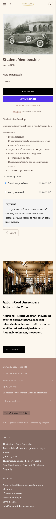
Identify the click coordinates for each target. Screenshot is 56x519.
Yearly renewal (16, 192)
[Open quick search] (10, 4)
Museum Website (14, 349)
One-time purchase (18, 183)
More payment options (28, 105)
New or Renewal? (12, 74)
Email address (12, 398)
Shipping (17, 111)
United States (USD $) (15, 413)
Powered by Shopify (39, 422)
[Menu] (5, 4)
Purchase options (12, 176)
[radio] (6, 183)
